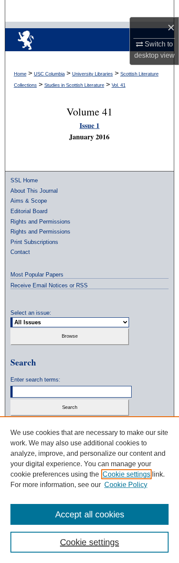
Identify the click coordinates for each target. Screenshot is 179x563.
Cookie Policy (125, 484)
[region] (89, 489)
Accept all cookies (89, 514)
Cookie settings (126, 474)
